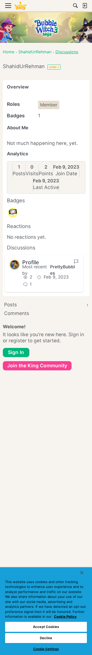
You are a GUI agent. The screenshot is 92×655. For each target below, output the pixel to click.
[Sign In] (84, 5)
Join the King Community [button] (37, 366)
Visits (32, 174)
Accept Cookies (46, 627)
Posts (19, 174)
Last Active (46, 187)
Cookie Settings (46, 649)
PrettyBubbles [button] (62, 270)
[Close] (81, 572)
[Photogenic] (13, 213)
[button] (14, 265)
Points (46, 174)
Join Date (66, 174)
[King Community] (20, 6)
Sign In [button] (16, 352)
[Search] (75, 5)
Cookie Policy (65, 616)
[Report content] (76, 261)
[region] (46, 611)
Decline (46, 638)
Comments (16, 313)
